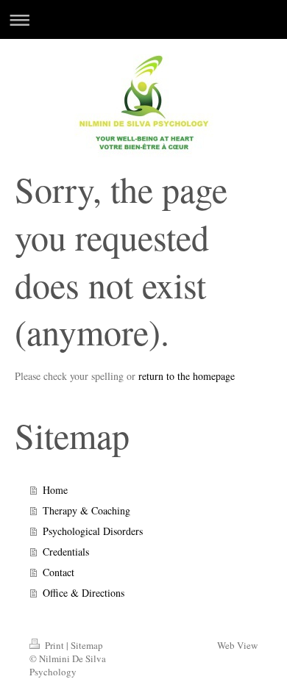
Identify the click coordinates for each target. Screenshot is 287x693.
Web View (237, 645)
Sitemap (87, 645)
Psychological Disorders (93, 531)
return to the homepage (186, 376)
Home (55, 490)
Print (54, 645)
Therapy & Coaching (86, 510)
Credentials (66, 552)
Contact (58, 572)
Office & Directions (83, 593)
